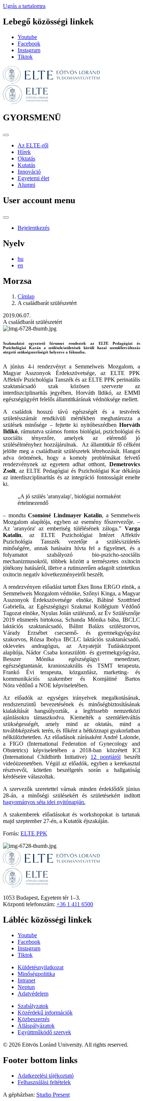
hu (20, 259)
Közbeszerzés (34, 1019)
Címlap (26, 296)
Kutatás (26, 165)
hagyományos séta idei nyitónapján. (44, 802)
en (20, 265)
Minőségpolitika (36, 974)
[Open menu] (6, 135)
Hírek (24, 152)
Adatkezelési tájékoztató (46, 1076)
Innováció (29, 172)
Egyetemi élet (33, 178)
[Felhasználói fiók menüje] (6, 217)
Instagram (29, 50)
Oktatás (26, 158)
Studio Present (53, 1095)
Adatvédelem (33, 993)
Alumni (26, 185)
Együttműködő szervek (44, 1032)
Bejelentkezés (34, 228)
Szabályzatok (33, 1006)
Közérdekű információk (45, 1012)
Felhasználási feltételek (44, 1082)
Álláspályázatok (36, 1026)
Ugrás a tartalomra (24, 6)
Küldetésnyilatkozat (40, 967)
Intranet (26, 980)
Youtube (27, 37)
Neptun (26, 987)
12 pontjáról (106, 757)
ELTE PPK (34, 833)
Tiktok (25, 57)
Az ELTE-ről (33, 145)
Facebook (29, 43)
